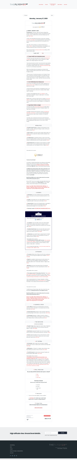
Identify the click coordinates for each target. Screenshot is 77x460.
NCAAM (42, 208)
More (48, 140)
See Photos (33, 309)
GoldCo (30, 46)
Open (37, 374)
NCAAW (45, 208)
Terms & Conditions (60, 448)
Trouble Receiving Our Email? (53, 4)
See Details (40, 231)
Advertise (65, 4)
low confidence (42, 93)
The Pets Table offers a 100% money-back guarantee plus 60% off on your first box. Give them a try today (38, 364)
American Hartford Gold (40, 49)
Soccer (49, 208)
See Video (28, 345)
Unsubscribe (28, 415)
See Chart (37, 337)
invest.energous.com (41, 280)
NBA (37, 208)
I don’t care (38, 377)
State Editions (60, 4)
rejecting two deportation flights (45, 65)
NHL (39, 208)
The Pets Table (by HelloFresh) (43, 358)
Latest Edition (41, 4)
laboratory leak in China (31, 84)
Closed (37, 375)
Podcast (46, 4)
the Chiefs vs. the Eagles (31, 39)
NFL (35, 208)
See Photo (48, 312)
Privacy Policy (65, 448)
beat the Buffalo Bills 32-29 (39, 106)
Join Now (62, 432)
